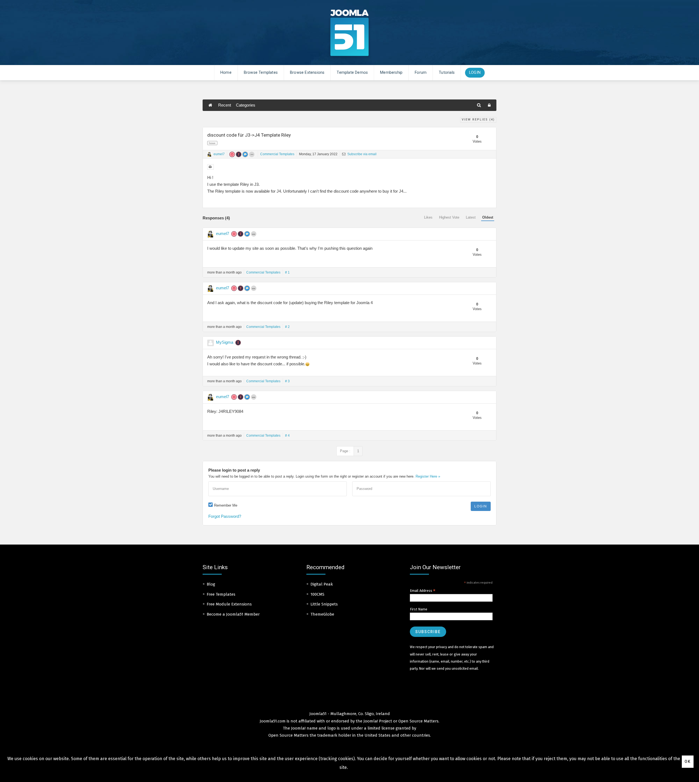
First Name (418, 609)
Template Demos (352, 72)
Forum (420, 72)
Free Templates (221, 594)
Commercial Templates (277, 154)
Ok (688, 761)
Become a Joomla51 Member (233, 614)
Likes (428, 217)
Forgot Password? (224, 516)
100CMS (317, 594)
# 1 (287, 272)
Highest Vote (449, 217)
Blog (211, 584)
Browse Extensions (307, 72)
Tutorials (447, 72)
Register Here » (428, 476)
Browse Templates (261, 72)
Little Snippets (324, 604)
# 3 (287, 381)
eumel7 (219, 154)
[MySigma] (210, 343)
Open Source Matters (418, 721)
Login (475, 72)
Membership (391, 72)
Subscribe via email (361, 154)
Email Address (423, 590)
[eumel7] (209, 154)
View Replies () (478, 119)
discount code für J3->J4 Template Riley (249, 135)
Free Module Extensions (229, 604)
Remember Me (225, 505)
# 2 (287, 327)
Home (226, 72)
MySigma (224, 342)
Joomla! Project (377, 721)
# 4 (287, 435)
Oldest (487, 217)
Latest (471, 217)
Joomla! (298, 728)
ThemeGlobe (322, 614)
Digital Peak (321, 584)
